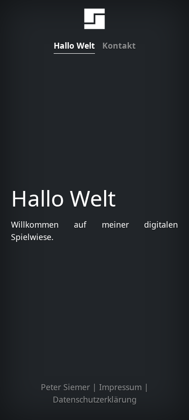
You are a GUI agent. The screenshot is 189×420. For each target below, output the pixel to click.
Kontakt (119, 45)
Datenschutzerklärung (95, 399)
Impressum (120, 386)
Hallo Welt (74, 45)
